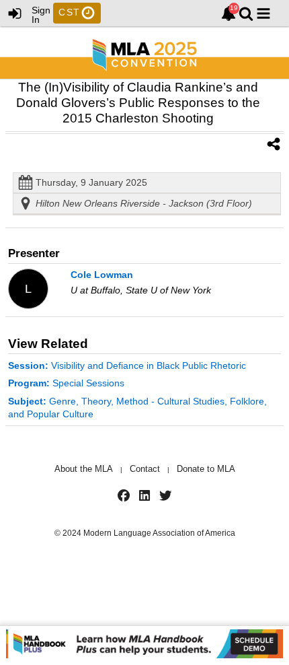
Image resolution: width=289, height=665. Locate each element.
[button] (263, 13)
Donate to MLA (206, 469)
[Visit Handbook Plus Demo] (144, 645)
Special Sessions (66, 383)
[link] (228, 13)
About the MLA (83, 469)
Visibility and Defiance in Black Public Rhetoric (127, 365)
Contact (145, 469)
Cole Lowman (102, 274)
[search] (246, 12)
